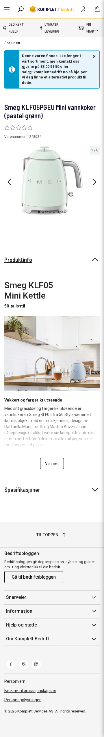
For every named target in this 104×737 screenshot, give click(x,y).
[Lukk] (93, 56)
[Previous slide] (9, 182)
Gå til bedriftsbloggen (34, 577)
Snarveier (16, 597)
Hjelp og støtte (21, 625)
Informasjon (19, 611)
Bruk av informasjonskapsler (30, 690)
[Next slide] (94, 182)
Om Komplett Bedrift (27, 639)
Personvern (14, 681)
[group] (52, 181)
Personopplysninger (22, 699)
